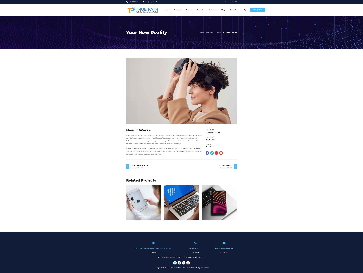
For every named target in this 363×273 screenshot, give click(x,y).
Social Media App (216, 212)
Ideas (132, 216)
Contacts (233, 10)
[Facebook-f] (179, 262)
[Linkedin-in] (183, 262)
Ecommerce (213, 10)
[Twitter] (175, 262)
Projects (200, 10)
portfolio (210, 32)
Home (166, 10)
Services (189, 10)
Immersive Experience (181, 212)
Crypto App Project (141, 212)
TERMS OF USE (163, 257)
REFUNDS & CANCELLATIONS (194, 257)
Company (177, 10)
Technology (140, 216)
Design (218, 32)
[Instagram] (188, 262)
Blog (223, 10)
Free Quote (257, 10)
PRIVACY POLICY (176, 257)
